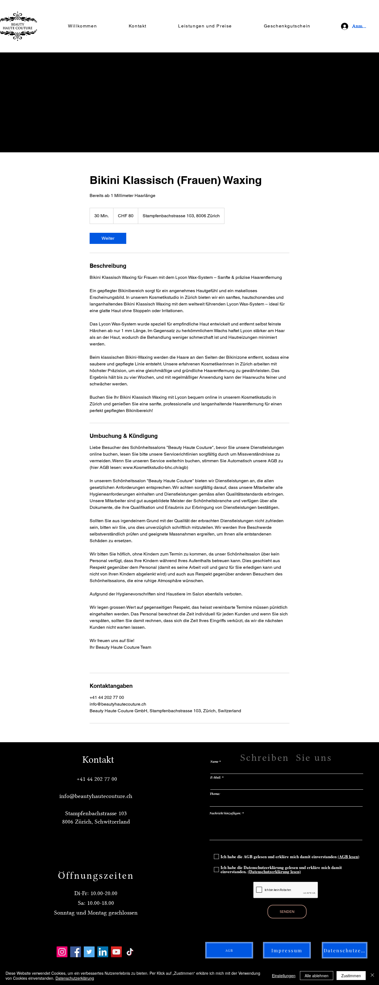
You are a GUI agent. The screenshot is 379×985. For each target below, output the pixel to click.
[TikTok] (130, 951)
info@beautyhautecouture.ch (95, 795)
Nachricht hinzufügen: (225, 813)
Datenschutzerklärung (74, 978)
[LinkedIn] (102, 951)
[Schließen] (372, 976)
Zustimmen (351, 975)
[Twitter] (89, 951)
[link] (108, 238)
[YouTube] (116, 951)
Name (214, 761)
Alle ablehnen (317, 975)
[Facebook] (75, 951)
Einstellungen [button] (283, 975)
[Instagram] (62, 951)
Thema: (215, 793)
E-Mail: (215, 777)
